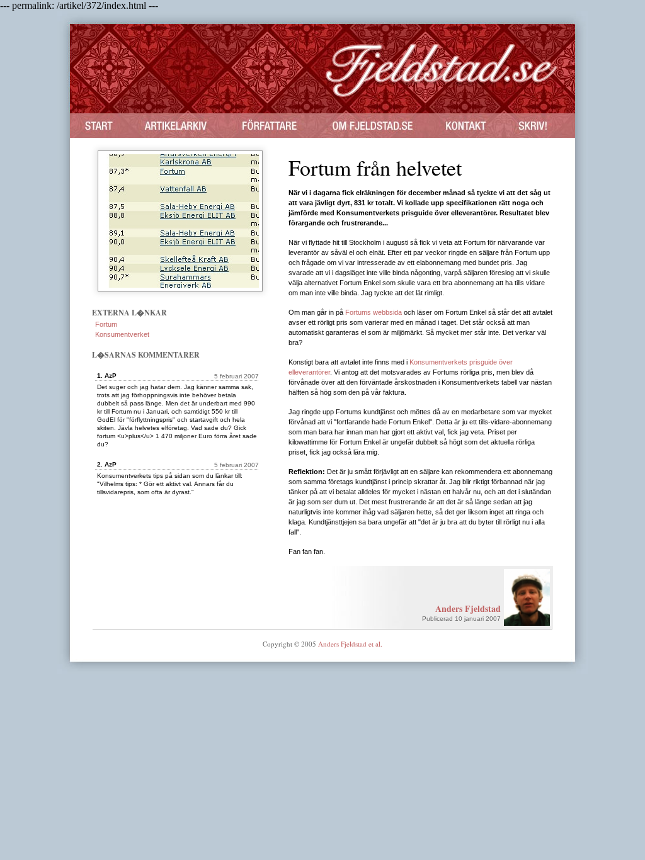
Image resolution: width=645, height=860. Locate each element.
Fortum (106, 324)
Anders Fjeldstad (468, 608)
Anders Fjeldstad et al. (350, 643)
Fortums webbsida (373, 312)
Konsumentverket (122, 334)
